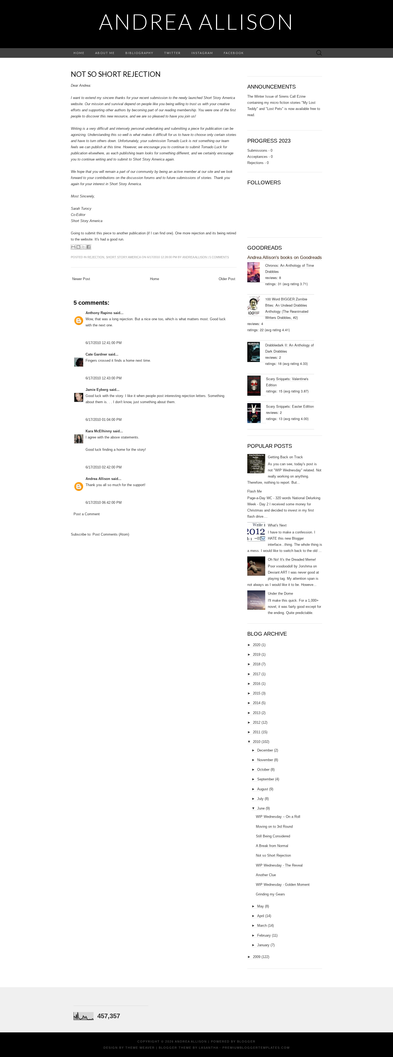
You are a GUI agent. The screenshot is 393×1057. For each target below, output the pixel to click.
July (260, 799)
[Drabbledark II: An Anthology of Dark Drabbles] (256, 352)
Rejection (95, 257)
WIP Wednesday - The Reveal (279, 865)
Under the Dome (280, 594)
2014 (256, 703)
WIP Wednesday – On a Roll (278, 817)
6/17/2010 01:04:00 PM (104, 420)
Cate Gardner (96, 354)
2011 (256, 732)
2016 (256, 684)
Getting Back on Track (285, 457)
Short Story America (123, 257)
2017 (256, 674)
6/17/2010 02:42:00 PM (104, 467)
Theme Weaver (140, 1047)
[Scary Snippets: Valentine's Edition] (256, 386)
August (262, 789)
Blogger (246, 1041)
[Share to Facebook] (88, 247)
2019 (256, 654)
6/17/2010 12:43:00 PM (104, 378)
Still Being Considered (273, 836)
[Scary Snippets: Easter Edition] (256, 413)
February (264, 935)
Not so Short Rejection (116, 74)
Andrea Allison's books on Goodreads (284, 257)
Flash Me (254, 491)
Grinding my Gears (270, 894)
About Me (105, 53)
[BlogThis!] (78, 247)
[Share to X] (83, 247)
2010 (256, 742)
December (265, 750)
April (260, 916)
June (261, 808)
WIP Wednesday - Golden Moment (283, 885)
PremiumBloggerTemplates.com (256, 1047)
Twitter (172, 53)
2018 (256, 664)
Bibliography (139, 53)
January (263, 945)
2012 (256, 722)
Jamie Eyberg (97, 390)
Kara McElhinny (99, 431)
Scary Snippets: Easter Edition (290, 406)
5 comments (219, 257)
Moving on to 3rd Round (274, 827)
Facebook (234, 53)
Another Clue (266, 875)
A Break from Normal (272, 846)
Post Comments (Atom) (111, 534)
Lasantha (208, 1047)
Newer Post (81, 279)
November (265, 760)
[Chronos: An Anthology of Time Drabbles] (256, 272)
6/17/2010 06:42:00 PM (104, 503)
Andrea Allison (196, 21)
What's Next (277, 525)
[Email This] (73, 247)
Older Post (227, 279)
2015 (256, 693)
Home (79, 53)
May (260, 906)
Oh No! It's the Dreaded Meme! (292, 560)
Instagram (202, 53)
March (262, 926)
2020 (256, 645)
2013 (256, 713)
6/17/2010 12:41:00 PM (104, 343)
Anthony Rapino (99, 313)
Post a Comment (87, 514)
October (263, 770)
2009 (256, 957)
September (265, 779)
